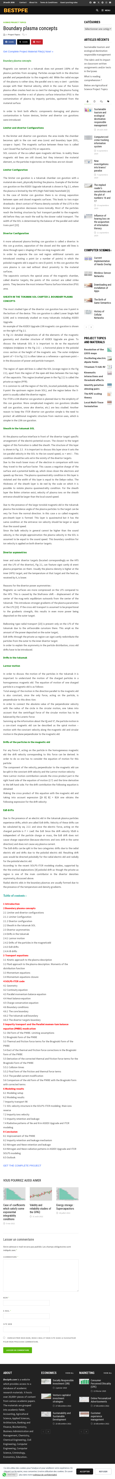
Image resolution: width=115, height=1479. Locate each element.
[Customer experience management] (84, 1413)
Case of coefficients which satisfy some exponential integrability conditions (14, 1212)
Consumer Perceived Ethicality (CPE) (101, 1383)
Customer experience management (97, 1416)
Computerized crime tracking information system (101, 141)
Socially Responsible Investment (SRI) (63, 1382)
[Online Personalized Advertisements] (84, 1398)
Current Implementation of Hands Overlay (102, 261)
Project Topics (14, 34)
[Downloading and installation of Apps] (88, 285)
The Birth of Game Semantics (102, 301)
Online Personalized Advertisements (101, 1400)
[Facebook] (91, 2)
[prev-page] (86, 327)
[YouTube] (95, 2)
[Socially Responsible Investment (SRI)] (46, 1380)
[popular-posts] (87, 101)
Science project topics (14, 22)
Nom (6, 1297)
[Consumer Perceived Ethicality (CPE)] (84, 1380)
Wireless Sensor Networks (102, 274)
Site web (7, 1324)
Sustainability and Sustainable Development (62, 1416)
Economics (49, 1373)
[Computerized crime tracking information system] (88, 137)
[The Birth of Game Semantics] (88, 300)
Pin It (38, 42)
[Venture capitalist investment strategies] (46, 1395)
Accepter (85, 1471)
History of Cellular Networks (99, 314)
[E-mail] (110, 2)
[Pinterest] (103, 2)
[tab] (87, 101)
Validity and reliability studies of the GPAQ (40, 1208)
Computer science (97, 250)
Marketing (86, 1373)
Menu (107, 10)
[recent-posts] (94, 101)
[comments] (101, 101)
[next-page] (91, 327)
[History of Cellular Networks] (88, 311)
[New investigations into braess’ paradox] (88, 161)
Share (11, 42)
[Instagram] (106, 2)
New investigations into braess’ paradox (101, 165)
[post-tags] (108, 101)
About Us (33, 2)
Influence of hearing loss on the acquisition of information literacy (102, 222)
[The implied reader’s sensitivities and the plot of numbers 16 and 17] (88, 185)
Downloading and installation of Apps (102, 288)
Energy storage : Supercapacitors (65, 1206)
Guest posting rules (69, 2)
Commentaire (10, 1257)
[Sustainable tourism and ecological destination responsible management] (88, 109)
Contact (23, 2)
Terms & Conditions (49, 2)
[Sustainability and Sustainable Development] (46, 1413)
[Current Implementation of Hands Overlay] (88, 258)
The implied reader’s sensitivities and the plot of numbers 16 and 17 (102, 192)
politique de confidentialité (45, 1474)
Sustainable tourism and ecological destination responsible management (97, 50)
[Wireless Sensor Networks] (88, 273)
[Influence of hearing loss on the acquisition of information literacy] (88, 216)
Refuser (103, 1471)
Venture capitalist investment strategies (62, 1398)
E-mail (7, 1311)
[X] (99, 2)
